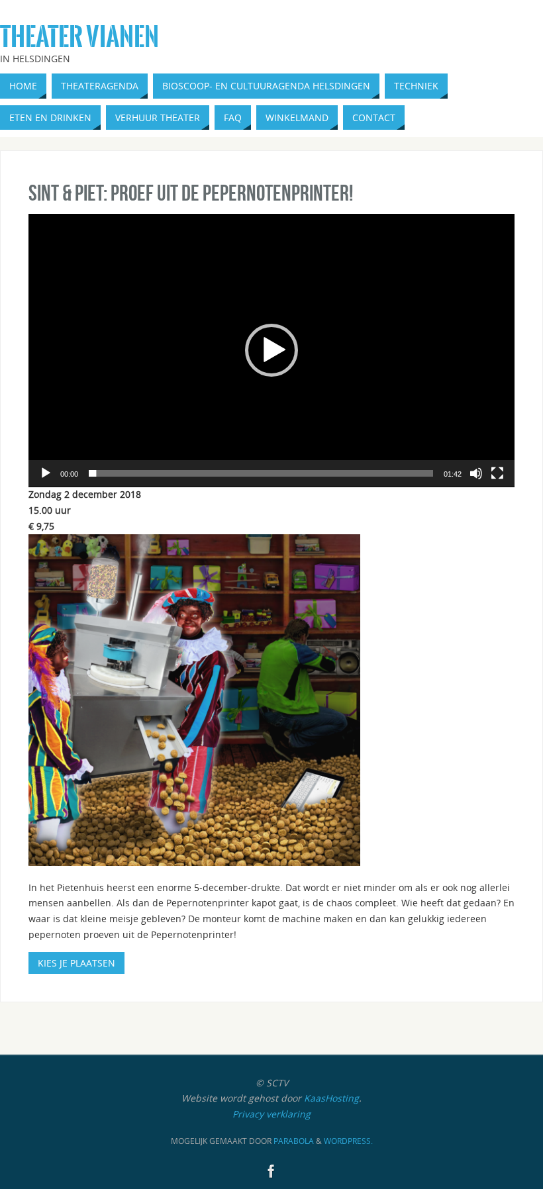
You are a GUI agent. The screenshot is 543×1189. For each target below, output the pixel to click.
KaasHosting (331, 1098)
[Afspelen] (45, 473)
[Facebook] (271, 1171)
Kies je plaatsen (76, 963)
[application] (271, 350)
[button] (271, 350)
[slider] (261, 473)
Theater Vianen (79, 37)
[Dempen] (476, 473)
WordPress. (348, 1141)
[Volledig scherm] (497, 473)
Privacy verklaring (271, 1114)
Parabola (293, 1141)
